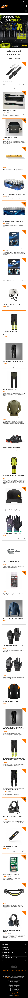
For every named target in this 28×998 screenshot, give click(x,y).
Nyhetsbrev (14, 973)
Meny (3, 11)
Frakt (4, 970)
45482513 (7, 977)
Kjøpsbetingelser (10, 970)
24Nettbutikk (16, 995)
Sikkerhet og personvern (20, 970)
